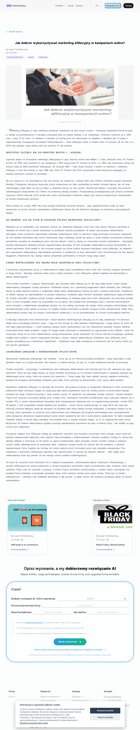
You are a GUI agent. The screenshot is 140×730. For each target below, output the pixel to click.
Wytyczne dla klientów (49, 697)
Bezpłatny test (113, 6)
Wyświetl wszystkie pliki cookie (34, 723)
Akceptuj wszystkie (105, 710)
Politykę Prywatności (34, 622)
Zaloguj (128, 6)
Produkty (59, 6)
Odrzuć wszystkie (105, 717)
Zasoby (79, 6)
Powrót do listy (15, 32)
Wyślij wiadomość (67, 642)
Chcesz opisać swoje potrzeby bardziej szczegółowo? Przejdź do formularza (68, 650)
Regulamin (76, 697)
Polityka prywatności (75, 655)
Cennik (71, 6)
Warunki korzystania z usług (96, 655)
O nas (11, 697)
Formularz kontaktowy (112, 697)
